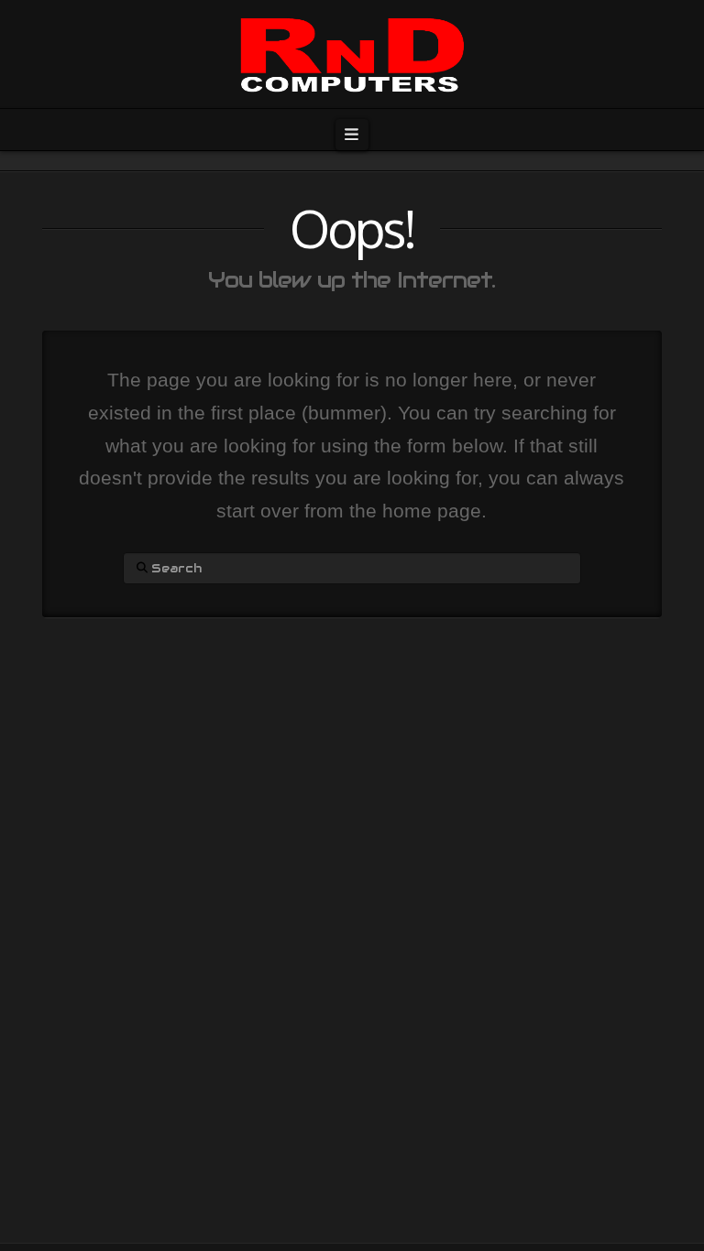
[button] (352, 134)
